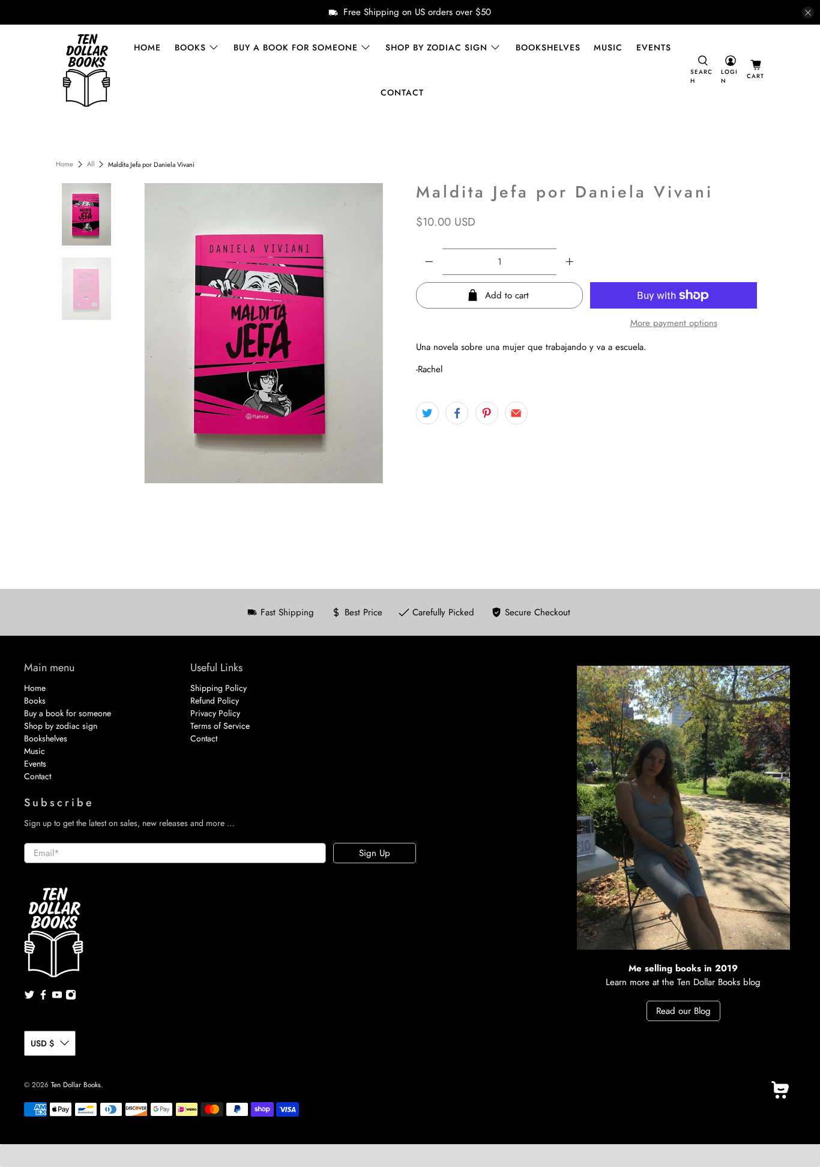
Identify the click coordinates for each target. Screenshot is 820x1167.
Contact (402, 92)
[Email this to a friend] (516, 413)
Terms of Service (220, 726)
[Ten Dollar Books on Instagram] (70, 997)
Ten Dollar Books (76, 1085)
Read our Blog (683, 1011)
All (91, 164)
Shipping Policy (218, 688)
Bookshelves (548, 47)
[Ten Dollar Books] (86, 70)
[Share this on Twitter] (427, 413)
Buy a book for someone (296, 47)
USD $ (42, 1043)
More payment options (673, 323)
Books (190, 47)
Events (653, 47)
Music (608, 47)
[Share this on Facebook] (456, 413)
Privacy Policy (215, 713)
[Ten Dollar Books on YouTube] (57, 997)
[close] (808, 13)
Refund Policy (214, 701)
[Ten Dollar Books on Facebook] (43, 997)
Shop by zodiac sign (436, 47)
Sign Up (374, 853)
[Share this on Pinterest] (486, 413)
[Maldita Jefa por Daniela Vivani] (264, 333)
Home (147, 47)
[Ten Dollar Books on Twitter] (29, 997)
